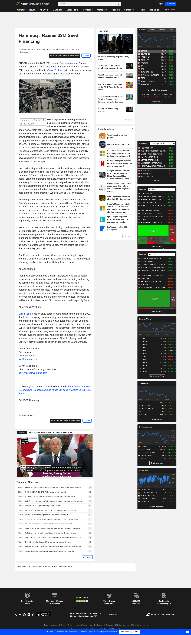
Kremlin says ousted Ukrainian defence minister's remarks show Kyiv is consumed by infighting (54, 547)
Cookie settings (66, 625)
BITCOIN (144, 446)
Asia (171, 30)
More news (87, 557)
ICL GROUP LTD (147, 177)
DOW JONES (145, 54)
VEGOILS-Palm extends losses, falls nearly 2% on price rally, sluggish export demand (54, 487)
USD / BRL (142, 347)
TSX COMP (145, 60)
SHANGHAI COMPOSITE (150, 75)
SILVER (141, 412)
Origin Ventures (55, 70)
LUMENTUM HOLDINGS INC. (151, 259)
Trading (116, 10)
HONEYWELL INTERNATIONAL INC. (154, 166)
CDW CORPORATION (148, 202)
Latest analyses (106, 129)
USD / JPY (142, 356)
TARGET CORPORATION (150, 210)
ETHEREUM (145, 449)
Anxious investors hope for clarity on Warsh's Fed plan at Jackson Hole (50, 551)
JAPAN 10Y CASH (147, 496)
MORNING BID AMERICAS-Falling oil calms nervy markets (45, 492)
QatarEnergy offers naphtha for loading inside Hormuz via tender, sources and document (54, 501)
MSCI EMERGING (147, 81)
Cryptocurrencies (145, 427)
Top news (103, 31)
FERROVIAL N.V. (147, 278)
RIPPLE (143, 458)
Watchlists (102, 10)
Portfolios (88, 10)
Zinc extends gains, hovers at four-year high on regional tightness (48, 542)
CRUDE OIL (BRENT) (146, 409)
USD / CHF (143, 371)
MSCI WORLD (146, 84)
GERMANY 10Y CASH (149, 493)
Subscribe (171, 4)
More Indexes (157, 102)
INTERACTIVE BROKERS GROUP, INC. (154, 206)
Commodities (144, 383)
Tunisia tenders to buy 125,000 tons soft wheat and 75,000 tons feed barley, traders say (54, 519)
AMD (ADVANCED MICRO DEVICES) (154, 151)
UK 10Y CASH (146, 502)
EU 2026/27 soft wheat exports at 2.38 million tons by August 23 (47, 515)
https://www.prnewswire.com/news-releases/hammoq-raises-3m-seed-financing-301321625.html (55, 390)
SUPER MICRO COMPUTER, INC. (153, 197)
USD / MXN (143, 344)
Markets (21, 10)
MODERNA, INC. (147, 194)
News (32, 10)
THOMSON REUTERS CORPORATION (154, 287)
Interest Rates (144, 470)
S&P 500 (144, 51)
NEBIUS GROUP (147, 148)
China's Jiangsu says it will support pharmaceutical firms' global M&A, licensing (53, 537)
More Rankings (157, 247)
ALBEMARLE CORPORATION (151, 222)
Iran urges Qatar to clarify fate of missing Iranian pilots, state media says (50, 497)
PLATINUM (143, 415)
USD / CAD (143, 341)
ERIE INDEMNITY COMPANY (151, 213)
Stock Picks (72, 10)
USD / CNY (143, 353)
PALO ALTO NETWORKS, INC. (151, 281)
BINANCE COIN (146, 455)
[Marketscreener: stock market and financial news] (32, 4)
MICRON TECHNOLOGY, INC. (151, 154)
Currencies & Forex (157, 376)
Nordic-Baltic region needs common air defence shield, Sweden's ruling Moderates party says (54, 528)
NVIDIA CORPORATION (149, 157)
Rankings (154, 10)
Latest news (128, 120)
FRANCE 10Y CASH (148, 499)
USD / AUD (143, 359)
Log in (160, 4)
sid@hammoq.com (28, 359)
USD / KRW (143, 362)
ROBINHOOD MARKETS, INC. (151, 199)
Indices (143, 30)
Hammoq (68, 63)
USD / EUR (143, 338)
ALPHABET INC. (147, 171)
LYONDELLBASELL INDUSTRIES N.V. (154, 216)
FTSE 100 (144, 63)
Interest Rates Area (157, 506)
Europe (152, 30)
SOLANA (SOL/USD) (148, 452)
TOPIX (143, 78)
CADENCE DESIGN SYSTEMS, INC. (154, 265)
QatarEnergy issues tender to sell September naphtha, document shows (50, 533)
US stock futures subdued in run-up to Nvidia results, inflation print (48, 524)
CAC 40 (143, 69)
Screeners (129, 10)
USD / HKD (143, 365)
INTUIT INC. (145, 284)
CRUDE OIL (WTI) (145, 406)
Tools (142, 10)
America (162, 30)
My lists (157, 181)
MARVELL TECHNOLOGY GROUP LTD (154, 271)
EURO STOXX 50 (147, 72)
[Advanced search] (118, 4)
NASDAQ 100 (146, 57)
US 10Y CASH (146, 490)
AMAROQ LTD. (146, 174)
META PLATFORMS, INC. (150, 160)
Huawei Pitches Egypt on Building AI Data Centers (43, 506)
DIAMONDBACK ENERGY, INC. (152, 275)
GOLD (141, 403)
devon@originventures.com (33, 373)
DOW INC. (144, 219)
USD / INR (142, 350)
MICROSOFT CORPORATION (151, 163)
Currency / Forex (145, 319)
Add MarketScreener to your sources (66, 55)
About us (99, 625)
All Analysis (128, 236)
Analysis (44, 10)
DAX (142, 66)
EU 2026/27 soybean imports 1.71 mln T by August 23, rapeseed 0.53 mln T (51, 510)
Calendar (57, 10)
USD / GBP (143, 368)
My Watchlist (143, 143)
